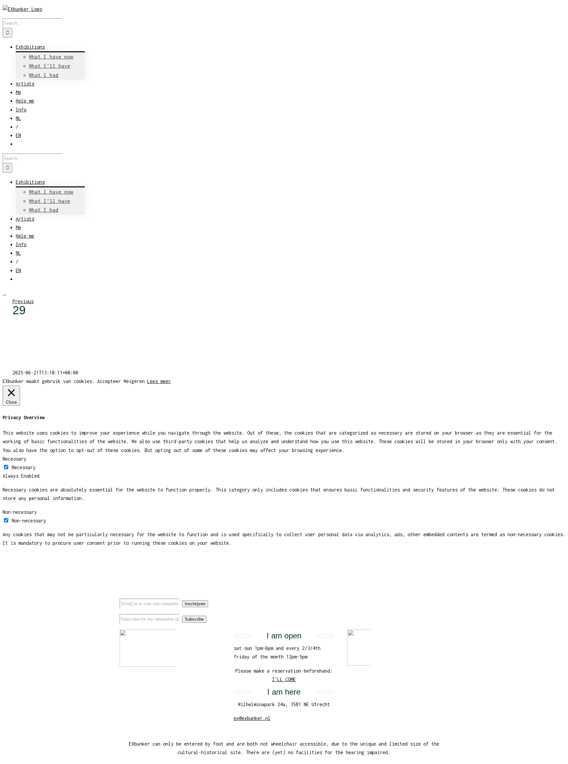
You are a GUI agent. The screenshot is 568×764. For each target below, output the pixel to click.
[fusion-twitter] (426, 597)
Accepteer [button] (109, 381)
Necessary (24, 467)
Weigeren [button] (134, 381)
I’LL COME (284, 679)
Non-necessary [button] (20, 512)
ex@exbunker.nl (252, 718)
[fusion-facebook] (416, 597)
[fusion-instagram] (437, 597)
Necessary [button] (14, 459)
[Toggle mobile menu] (5, 293)
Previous (23, 301)
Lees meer (159, 381)
